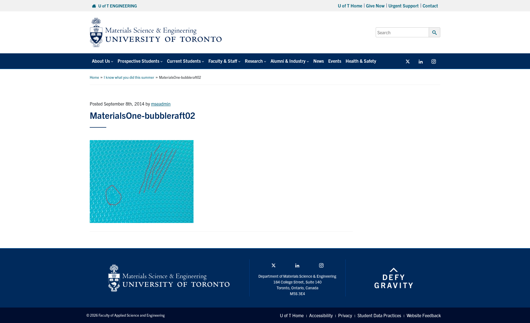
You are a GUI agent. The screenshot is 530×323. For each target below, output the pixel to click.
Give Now (375, 5)
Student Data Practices (379, 315)
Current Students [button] (184, 61)
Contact (430, 5)
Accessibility (321, 315)
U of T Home (350, 5)
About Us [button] (101, 61)
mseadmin (161, 103)
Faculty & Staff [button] (222, 61)
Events (334, 61)
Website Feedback (424, 315)
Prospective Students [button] (138, 61)
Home (94, 77)
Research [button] (254, 61)
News (318, 61)
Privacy (345, 315)
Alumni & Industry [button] (288, 61)
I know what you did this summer (129, 77)
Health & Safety (361, 61)
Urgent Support (403, 5)
